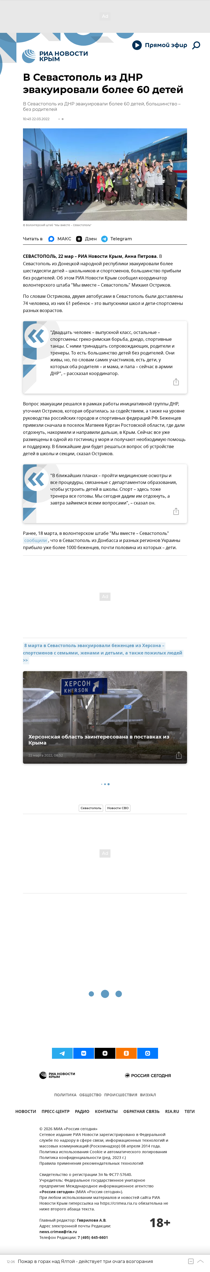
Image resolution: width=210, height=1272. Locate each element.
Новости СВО (118, 808)
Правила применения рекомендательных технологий (91, 1164)
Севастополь (91, 808)
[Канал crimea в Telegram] (62, 1053)
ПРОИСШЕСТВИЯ (120, 1095)
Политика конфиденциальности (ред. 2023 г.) (82, 1158)
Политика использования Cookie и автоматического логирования (103, 1152)
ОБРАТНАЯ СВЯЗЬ (141, 1112)
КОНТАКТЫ (106, 1112)
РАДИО (82, 1112)
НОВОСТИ (25, 1112)
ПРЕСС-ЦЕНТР (55, 1112)
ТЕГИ (190, 1112)
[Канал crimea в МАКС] (147, 1053)
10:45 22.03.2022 (36, 119)
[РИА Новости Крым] (55, 56)
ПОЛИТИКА (65, 1095)
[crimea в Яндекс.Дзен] (105, 1053)
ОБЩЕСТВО (90, 1095)
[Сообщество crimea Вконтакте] (83, 1053)
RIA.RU (172, 1112)
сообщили (35, 540)
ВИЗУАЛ (148, 1095)
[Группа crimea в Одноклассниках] (126, 1053)
